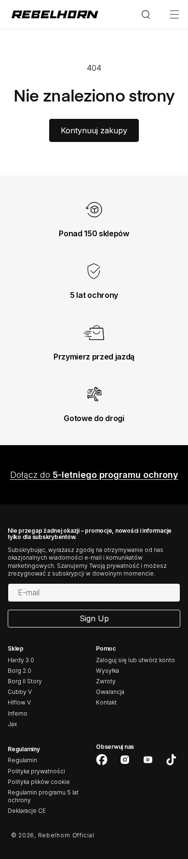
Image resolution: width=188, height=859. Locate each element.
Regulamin (22, 760)
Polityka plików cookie (39, 781)
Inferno (17, 713)
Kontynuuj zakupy (94, 130)
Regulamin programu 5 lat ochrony (43, 796)
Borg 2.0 (19, 670)
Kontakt (106, 702)
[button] (174, 14)
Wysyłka (107, 670)
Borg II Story (25, 681)
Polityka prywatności (36, 771)
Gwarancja (110, 691)
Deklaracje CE (27, 810)
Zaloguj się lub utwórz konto (135, 660)
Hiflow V (19, 702)
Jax (12, 724)
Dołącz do (94, 475)
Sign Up (94, 618)
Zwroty (106, 681)
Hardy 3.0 (21, 660)
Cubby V (20, 691)
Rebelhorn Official (66, 835)
